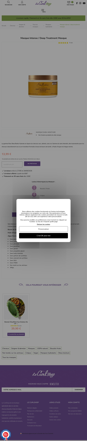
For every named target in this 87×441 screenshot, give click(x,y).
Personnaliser (43, 229)
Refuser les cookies (43, 224)
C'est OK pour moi (43, 236)
